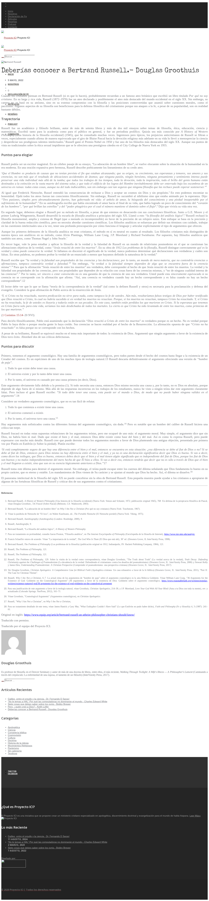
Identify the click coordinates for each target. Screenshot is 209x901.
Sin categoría (15, 750)
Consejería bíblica (17, 732)
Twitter (12, 771)
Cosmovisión (14, 735)
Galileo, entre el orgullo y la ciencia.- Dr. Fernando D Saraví (38, 699)
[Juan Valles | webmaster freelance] (13, 866)
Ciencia (12, 730)
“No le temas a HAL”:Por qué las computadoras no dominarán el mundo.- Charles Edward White (57, 701)
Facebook (12, 773)
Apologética (14, 727)
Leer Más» (195, 815)
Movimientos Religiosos (20, 745)
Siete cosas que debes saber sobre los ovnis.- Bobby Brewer (39, 704)
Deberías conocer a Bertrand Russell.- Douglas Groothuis (37, 709)
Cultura (11, 737)
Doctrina (12, 740)
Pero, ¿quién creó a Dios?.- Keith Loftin (28, 706)
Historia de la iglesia (18, 743)
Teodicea (12, 753)
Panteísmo (13, 748)
